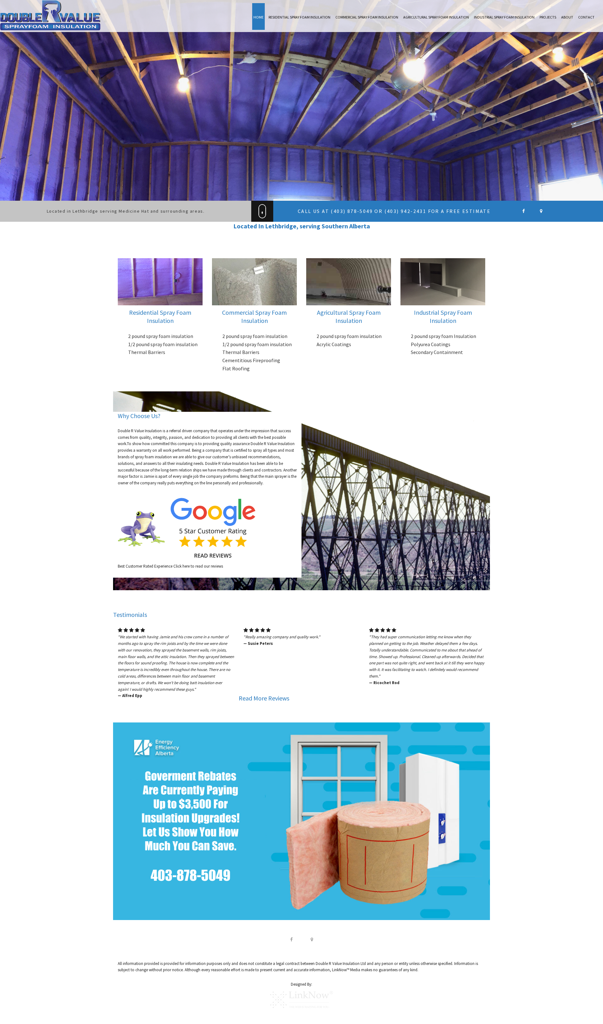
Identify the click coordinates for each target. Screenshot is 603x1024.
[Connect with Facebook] (291, 939)
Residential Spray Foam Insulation (299, 17)
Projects (548, 17)
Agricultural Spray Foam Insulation (436, 17)
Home (258, 17)
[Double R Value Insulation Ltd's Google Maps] (541, 211)
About (567, 17)
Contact (586, 17)
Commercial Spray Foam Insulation (366, 17)
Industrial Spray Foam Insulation (504, 17)
